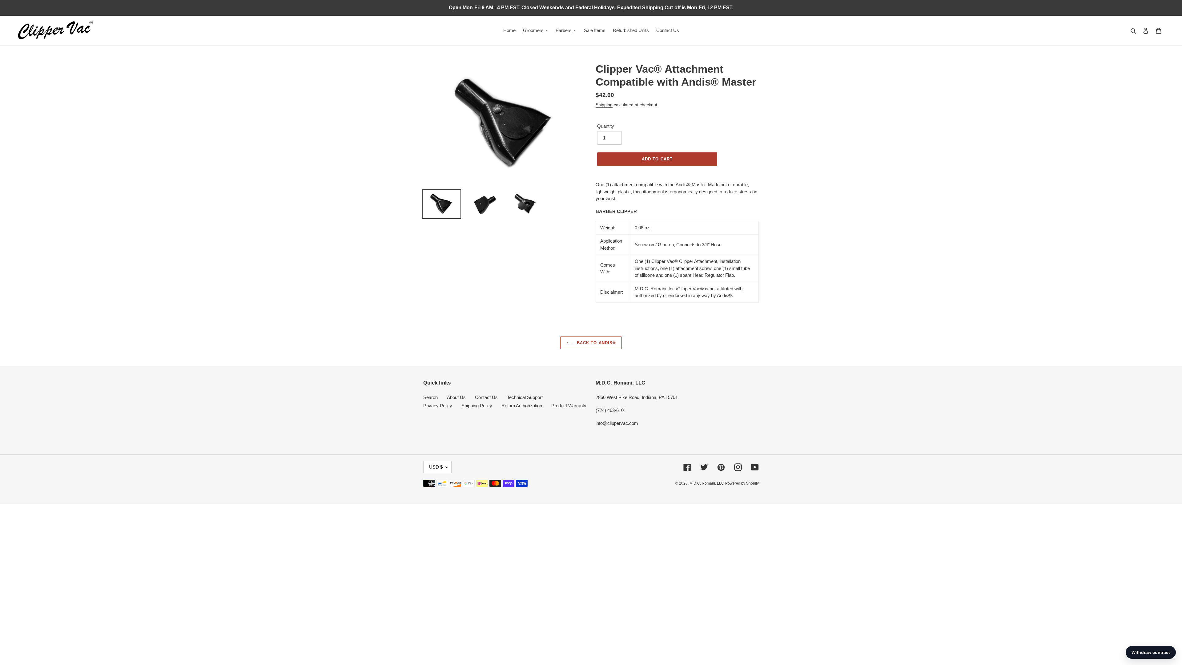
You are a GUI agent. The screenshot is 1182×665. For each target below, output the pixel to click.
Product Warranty (568, 405)
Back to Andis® (595, 343)
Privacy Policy (437, 405)
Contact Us (486, 397)
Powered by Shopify (742, 483)
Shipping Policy (476, 405)
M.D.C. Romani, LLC (707, 483)
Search (430, 397)
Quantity (605, 126)
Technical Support (525, 397)
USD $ (436, 467)
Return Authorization (521, 405)
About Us (456, 397)
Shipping (604, 104)
